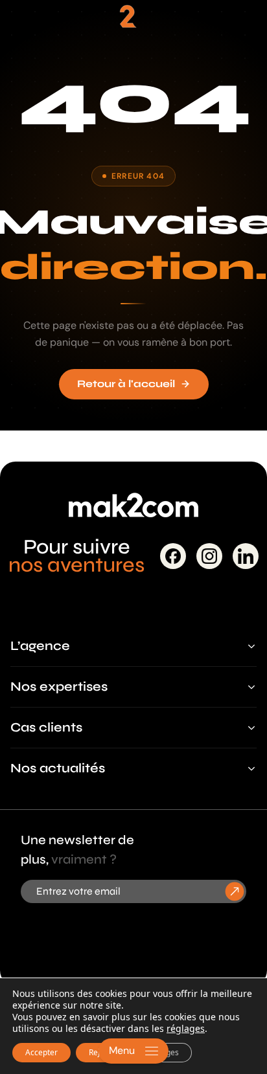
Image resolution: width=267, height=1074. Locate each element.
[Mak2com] (133, 21)
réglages (186, 1029)
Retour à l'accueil (126, 383)
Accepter (41, 1052)
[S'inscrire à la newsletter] (235, 891)
